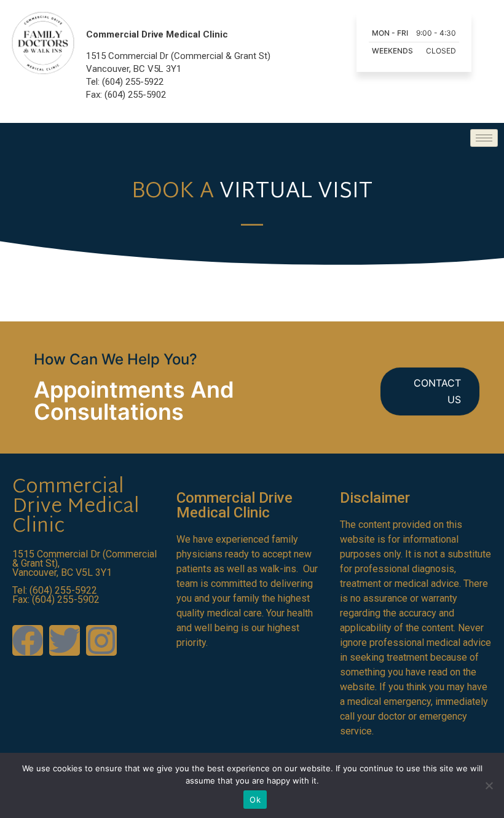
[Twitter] (64, 640)
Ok (255, 799)
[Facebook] (27, 640)
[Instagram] (101, 640)
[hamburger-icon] (484, 138)
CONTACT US (437, 391)
